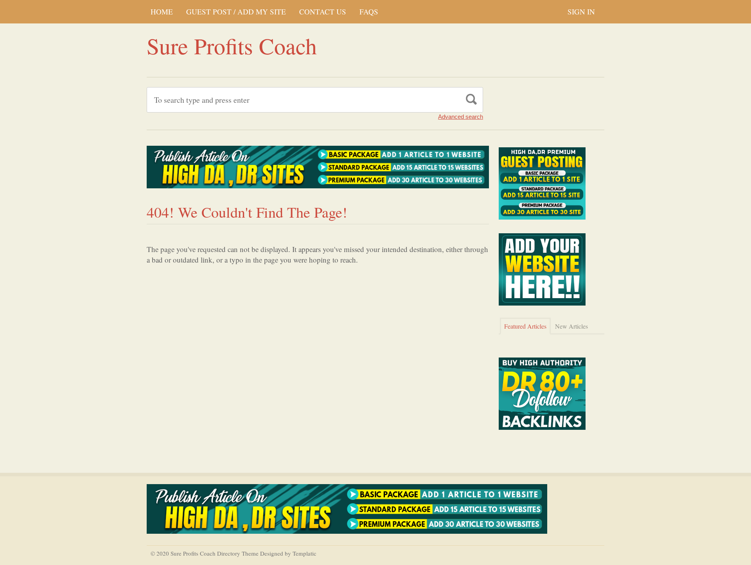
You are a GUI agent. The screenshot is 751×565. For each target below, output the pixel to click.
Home (162, 11)
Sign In (581, 11)
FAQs (368, 11)
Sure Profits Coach (232, 45)
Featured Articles (525, 326)
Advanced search (460, 116)
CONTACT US (322, 11)
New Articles (571, 326)
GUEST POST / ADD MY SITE (236, 11)
